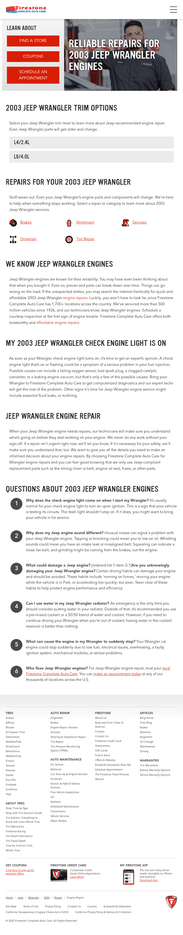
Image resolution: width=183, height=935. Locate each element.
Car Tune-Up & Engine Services (69, 774)
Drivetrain (56, 779)
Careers (99, 732)
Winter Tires (13, 850)
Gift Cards (101, 751)
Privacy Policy (53, 906)
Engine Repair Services (64, 727)
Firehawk (11, 785)
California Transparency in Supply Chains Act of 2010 (37, 912)
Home (9, 898)
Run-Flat (11, 780)
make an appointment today (117, 674)
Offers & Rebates (105, 760)
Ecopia (10, 761)
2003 (47, 898)
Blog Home (146, 718)
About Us (101, 718)
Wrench (99, 779)
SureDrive (11, 789)
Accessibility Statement (117, 906)
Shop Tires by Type (17, 808)
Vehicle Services (60, 816)
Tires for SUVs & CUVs (19, 846)
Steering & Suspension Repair (68, 737)
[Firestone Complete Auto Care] (26, 9)
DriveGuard (13, 747)
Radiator (56, 802)
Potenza (10, 770)
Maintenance (147, 747)
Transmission (58, 811)
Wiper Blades (58, 821)
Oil (52, 797)
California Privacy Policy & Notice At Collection (103, 912)
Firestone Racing (16, 831)
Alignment (57, 718)
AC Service (57, 765)
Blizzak (10, 727)
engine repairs (75, 298)
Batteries (56, 769)
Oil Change (146, 742)
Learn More (77, 877)
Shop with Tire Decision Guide (24, 813)
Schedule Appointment (108, 770)
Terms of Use (30, 906)
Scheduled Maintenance (65, 807)
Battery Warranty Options (155, 770)
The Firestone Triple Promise (112, 774)
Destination (13, 737)
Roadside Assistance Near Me (113, 765)
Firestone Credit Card (108, 741)
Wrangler (33, 898)
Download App (149, 880)
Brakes (54, 723)
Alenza (10, 718)
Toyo (8, 794)
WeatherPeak (13, 742)
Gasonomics (102, 746)
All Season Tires (15, 732)
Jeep (20, 898)
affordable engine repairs (57, 323)
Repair (58, 898)
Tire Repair (57, 742)
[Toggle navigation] (173, 9)
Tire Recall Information (19, 836)
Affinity (10, 723)
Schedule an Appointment (33, 75)
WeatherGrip (13, 756)
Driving (144, 751)
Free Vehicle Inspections (65, 792)
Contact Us (101, 736)
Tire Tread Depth (16, 841)
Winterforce (13, 751)
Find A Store (33, 41)
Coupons (33, 57)
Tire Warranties (15, 827)
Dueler (10, 775)
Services (55, 732)
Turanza (10, 766)
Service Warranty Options (155, 775)
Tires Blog (146, 723)
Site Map (11, 906)
